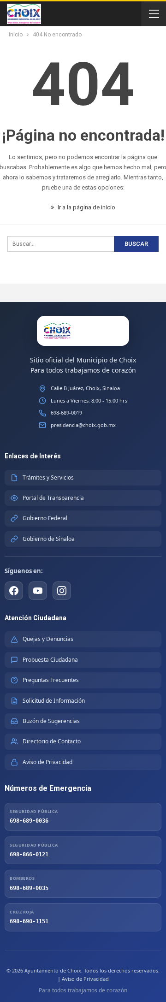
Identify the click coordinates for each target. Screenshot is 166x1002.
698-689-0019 (66, 412)
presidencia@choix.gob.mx (83, 424)
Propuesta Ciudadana (50, 660)
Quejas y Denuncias (48, 639)
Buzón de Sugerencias (51, 721)
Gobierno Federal (45, 518)
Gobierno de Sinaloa (49, 539)
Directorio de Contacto (52, 741)
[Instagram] (62, 590)
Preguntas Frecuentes (51, 680)
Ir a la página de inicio (85, 207)
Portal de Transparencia (53, 498)
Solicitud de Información (54, 701)
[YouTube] (38, 590)
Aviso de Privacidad (47, 762)
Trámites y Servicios (48, 477)
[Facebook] (14, 590)
